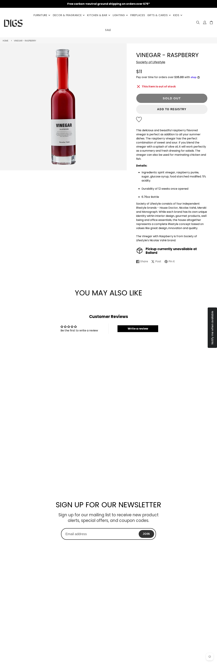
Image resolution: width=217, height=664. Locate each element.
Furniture (40, 15)
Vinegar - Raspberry (25, 40)
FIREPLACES (137, 15)
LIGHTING (119, 15)
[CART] (211, 22)
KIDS (176, 15)
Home (5, 40)
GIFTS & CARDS (157, 15)
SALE (108, 30)
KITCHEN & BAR (97, 15)
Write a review (138, 329)
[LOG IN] (204, 22)
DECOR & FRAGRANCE (67, 15)
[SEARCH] (198, 22)
